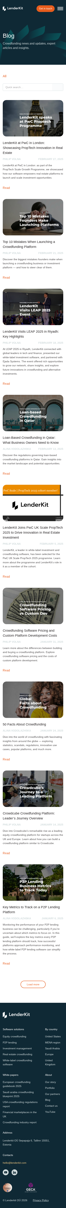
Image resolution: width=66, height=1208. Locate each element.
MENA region (52, 1042)
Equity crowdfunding (14, 1036)
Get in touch (45, 8)
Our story (50, 1082)
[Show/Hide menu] (60, 8)
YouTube (50, 1111)
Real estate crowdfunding (17, 1054)
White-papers (10, 1074)
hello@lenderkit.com (14, 1162)
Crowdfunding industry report (19, 1122)
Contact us (51, 1105)
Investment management (17, 1048)
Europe (49, 1054)
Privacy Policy (41, 1200)
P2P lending (10, 1042)
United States (53, 1036)
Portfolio (50, 1087)
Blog (47, 1099)
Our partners (52, 1094)
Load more (33, 984)
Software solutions (13, 1029)
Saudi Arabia (52, 1048)
